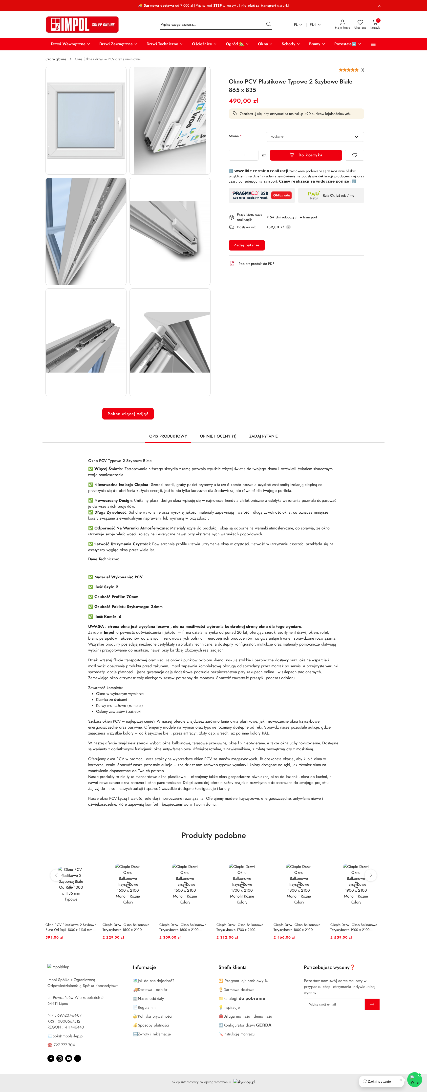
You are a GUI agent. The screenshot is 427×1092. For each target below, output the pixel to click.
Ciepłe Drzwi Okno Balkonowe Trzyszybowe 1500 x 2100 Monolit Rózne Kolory (126, 927)
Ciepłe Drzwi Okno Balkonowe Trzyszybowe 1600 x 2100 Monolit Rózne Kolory (182, 927)
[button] (71, 44)
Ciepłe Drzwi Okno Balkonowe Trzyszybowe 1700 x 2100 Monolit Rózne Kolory (239, 927)
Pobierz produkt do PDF (256, 263)
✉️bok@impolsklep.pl (65, 1036)
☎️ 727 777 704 (61, 1045)
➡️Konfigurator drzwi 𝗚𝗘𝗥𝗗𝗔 (244, 1025)
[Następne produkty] (370, 875)
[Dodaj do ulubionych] (354, 155)
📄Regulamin (144, 1007)
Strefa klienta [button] (232, 967)
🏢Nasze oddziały (148, 998)
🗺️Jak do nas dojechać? (153, 981)
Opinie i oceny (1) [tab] (218, 436)
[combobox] (315, 137)
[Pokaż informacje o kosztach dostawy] (288, 227)
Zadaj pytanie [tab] (263, 436)
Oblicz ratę (281, 195)
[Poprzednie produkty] (56, 875)
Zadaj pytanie (247, 245)
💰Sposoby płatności (151, 1025)
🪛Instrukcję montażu (236, 1034)
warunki (283, 5)
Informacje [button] (144, 967)
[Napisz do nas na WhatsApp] (414, 1079)
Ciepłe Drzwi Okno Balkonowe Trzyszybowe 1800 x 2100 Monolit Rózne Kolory (297, 927)
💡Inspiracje (229, 1007)
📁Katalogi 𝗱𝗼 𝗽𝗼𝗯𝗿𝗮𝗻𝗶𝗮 (241, 998)
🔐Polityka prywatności (152, 1016)
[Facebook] (50, 1058)
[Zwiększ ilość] (254, 155)
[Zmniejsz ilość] (232, 155)
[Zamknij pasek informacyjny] (379, 5)
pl (296, 24)
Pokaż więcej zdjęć (128, 414)
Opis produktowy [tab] (168, 436)
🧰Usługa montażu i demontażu (245, 1016)
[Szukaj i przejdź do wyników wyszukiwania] (268, 24)
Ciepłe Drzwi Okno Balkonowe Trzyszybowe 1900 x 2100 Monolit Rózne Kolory (353, 927)
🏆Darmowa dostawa (236, 989)
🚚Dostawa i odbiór (150, 989)
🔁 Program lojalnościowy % (243, 981)
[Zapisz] (372, 1004)
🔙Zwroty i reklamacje (152, 1034)
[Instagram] (59, 1058)
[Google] (77, 1058)
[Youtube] (68, 1058)
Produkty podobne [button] (213, 835)
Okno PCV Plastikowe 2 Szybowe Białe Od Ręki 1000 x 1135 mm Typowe (70, 927)
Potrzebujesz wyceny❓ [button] (330, 967)
